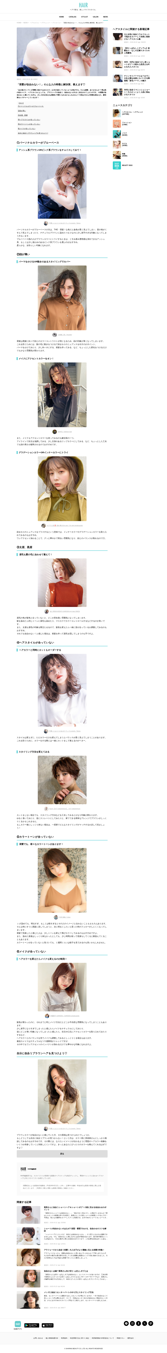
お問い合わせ (38, 1338)
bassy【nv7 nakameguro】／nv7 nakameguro (64, 809)
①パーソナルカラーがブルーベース (31, 106)
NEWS (105, 17)
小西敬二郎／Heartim (65, 335)
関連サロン (121, 1338)
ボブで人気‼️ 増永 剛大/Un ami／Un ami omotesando (65, 525)
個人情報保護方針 (52, 1338)
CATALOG (72, 17)
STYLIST (84, 17)
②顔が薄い (22, 111)
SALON (95, 17)
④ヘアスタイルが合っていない (29, 120)
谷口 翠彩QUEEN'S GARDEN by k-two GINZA (65, 611)
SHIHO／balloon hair (65, 432)
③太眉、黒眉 (23, 115)
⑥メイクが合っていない (26, 129)
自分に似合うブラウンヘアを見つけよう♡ (33, 133)
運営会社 (130, 1338)
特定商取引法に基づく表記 (79, 1338)
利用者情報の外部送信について (103, 1338)
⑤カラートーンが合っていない (29, 124)
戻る (62, 1154)
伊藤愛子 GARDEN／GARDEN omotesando (64, 1016)
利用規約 (64, 1338)
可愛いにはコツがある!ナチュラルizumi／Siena (64, 223)
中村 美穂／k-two (64, 917)
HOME (61, 17)
